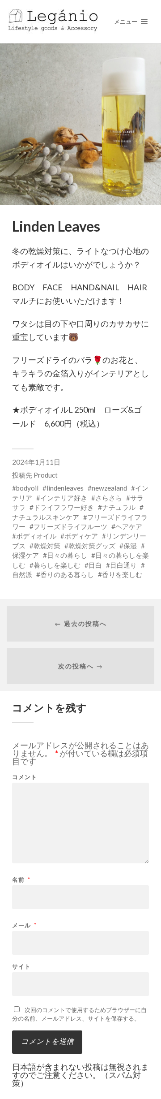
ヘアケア (128, 526)
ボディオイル (36, 536)
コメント (24, 777)
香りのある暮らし (67, 574)
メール (24, 925)
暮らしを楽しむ (57, 565)
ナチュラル (119, 507)
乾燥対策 (47, 546)
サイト (21, 967)
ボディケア (81, 536)
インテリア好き (63, 498)
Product (46, 475)
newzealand (109, 488)
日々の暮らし (67, 555)
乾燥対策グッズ (91, 546)
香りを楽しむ (122, 574)
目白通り (123, 565)
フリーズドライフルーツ (70, 526)
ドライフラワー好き (64, 507)
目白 (95, 565)
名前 (21, 880)
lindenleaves (65, 488)
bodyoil (27, 488)
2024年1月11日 (36, 462)
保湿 (130, 546)
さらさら (108, 498)
